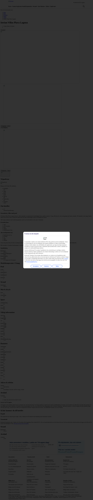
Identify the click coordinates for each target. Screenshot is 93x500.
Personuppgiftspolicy (31, 261)
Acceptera (36, 266)
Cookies (66, 258)
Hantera (46, 266)
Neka (57, 266)
